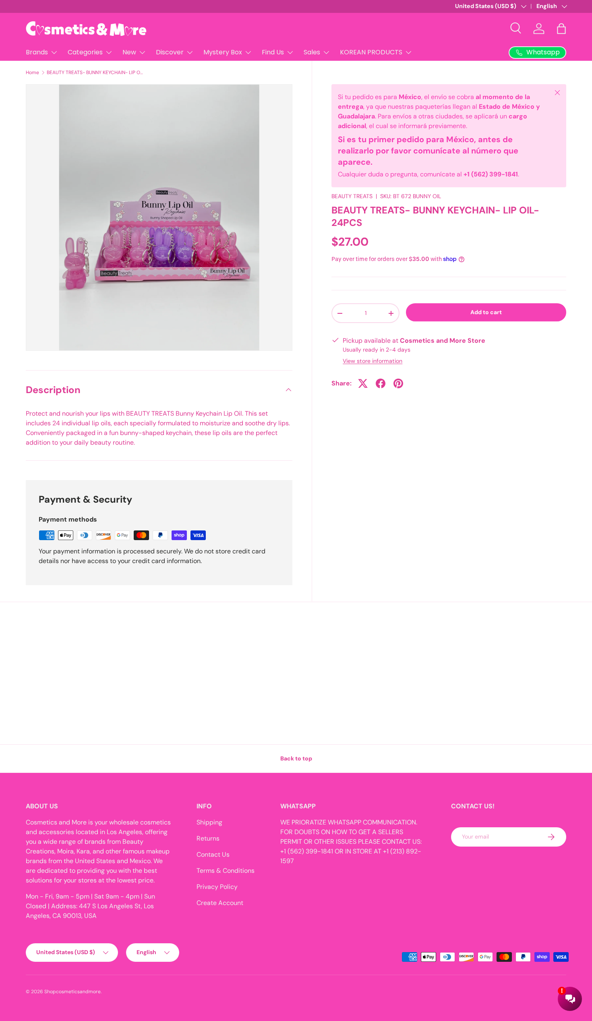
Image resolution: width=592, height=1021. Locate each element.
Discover (170, 52)
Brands (37, 52)
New (129, 52)
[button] (561, 28)
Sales (312, 52)
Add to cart (486, 312)
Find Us (273, 52)
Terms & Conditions (226, 870)
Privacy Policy (217, 886)
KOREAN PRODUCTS (371, 52)
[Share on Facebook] (380, 383)
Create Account (220, 903)
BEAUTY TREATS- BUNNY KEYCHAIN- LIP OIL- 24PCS (95, 72)
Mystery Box (222, 52)
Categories (85, 52)
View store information (372, 360)
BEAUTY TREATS (352, 196)
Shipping (209, 822)
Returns (208, 838)
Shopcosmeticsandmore (72, 991)
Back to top (296, 758)
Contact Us (213, 854)
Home (32, 72)
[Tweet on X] (363, 383)
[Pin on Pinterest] (398, 383)
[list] (159, 217)
